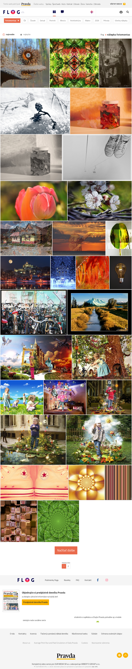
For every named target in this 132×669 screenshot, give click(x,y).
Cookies (84, 643)
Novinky (67, 580)
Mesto (63, 20)
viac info (95, 666)
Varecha (89, 4)
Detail (42, 20)
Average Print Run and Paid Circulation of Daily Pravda (56, 643)
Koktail (69, 4)
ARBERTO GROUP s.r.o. (90, 664)
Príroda (106, 20)
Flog (102, 34)
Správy (48, 4)
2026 (97, 20)
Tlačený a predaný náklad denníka (54, 633)
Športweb (56, 4)
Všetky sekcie (116, 4)
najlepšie (27, 34)
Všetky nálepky (121, 20)
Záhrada (96, 4)
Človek (33, 20)
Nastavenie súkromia (100, 643)
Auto (63, 4)
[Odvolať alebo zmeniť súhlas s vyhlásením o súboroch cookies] (119, 655)
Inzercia (33, 633)
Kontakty (22, 633)
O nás (12, 633)
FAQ (77, 580)
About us (26, 643)
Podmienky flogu (52, 580)
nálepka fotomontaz (118, 35)
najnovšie (10, 34)
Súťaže (94, 633)
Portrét (53, 20)
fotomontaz (11, 20)
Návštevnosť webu (80, 633)
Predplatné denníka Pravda (35, 602)
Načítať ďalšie (66, 550)
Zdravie (76, 4)
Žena (83, 4)
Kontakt (88, 580)
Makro (87, 20)
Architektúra (75, 20)
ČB (25, 20)
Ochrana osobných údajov (111, 633)
